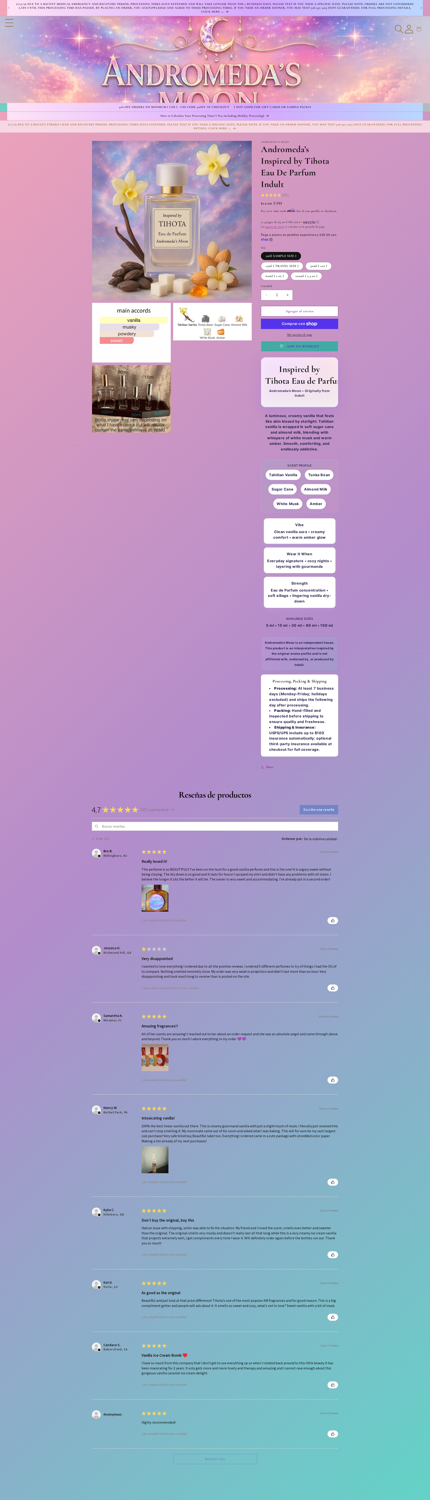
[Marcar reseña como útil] (332, 920)
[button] (9, 59)
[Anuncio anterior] (9, 8)
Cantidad (266, 286)
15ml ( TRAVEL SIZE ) (282, 266)
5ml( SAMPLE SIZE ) (281, 256)
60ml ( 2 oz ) (275, 276)
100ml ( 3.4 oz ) (306, 276)
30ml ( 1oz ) (318, 266)
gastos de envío (275, 226)
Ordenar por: (292, 838)
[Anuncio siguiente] (421, 8)
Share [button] (270, 767)
